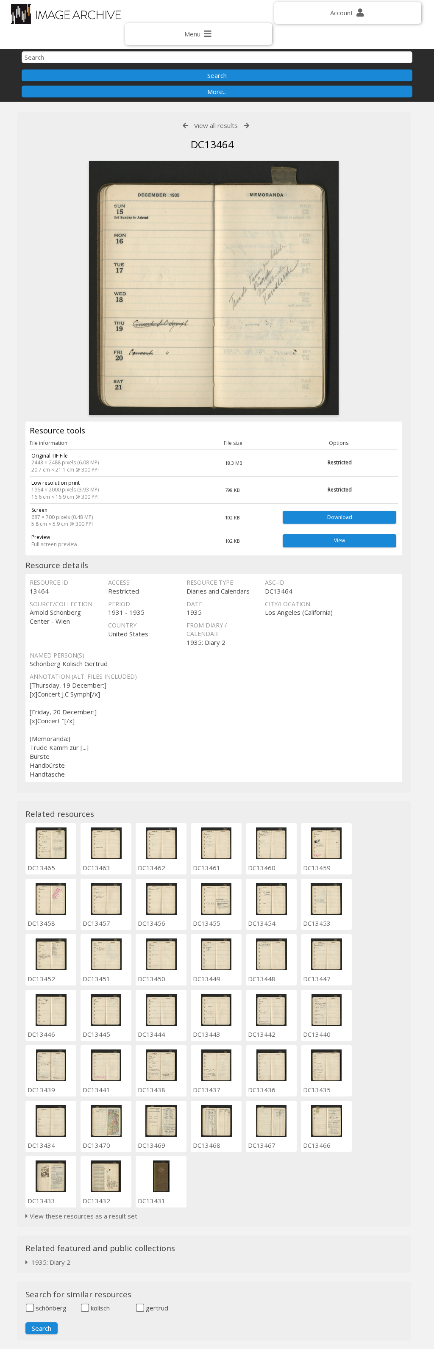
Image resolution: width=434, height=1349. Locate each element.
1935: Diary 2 (49, 1262)
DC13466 (317, 1145)
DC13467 (261, 1145)
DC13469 (151, 1145)
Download (339, 517)
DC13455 (206, 923)
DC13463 (96, 867)
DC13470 (96, 1145)
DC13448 (261, 978)
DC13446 (41, 1034)
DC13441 (96, 1089)
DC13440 (317, 1034)
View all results (216, 125)
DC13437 (206, 1089)
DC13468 (206, 1145)
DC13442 (261, 1034)
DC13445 (96, 1034)
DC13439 (41, 1089)
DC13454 (261, 923)
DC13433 (41, 1200)
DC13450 (151, 978)
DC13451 (96, 978)
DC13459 (317, 867)
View (339, 540)
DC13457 (96, 923)
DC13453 (317, 923)
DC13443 (206, 1034)
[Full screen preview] (214, 288)
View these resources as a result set (82, 1216)
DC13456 (151, 923)
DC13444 (151, 1034)
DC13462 (151, 867)
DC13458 (41, 923)
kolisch (99, 1308)
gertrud (156, 1308)
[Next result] (246, 125)
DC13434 (41, 1145)
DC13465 (41, 867)
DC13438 (151, 1089)
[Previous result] (185, 125)
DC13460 (261, 867)
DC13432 (96, 1200)
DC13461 (206, 867)
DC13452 (41, 978)
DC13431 (151, 1200)
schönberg (50, 1308)
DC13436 (261, 1089)
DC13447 (317, 978)
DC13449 (206, 978)
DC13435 (317, 1089)
